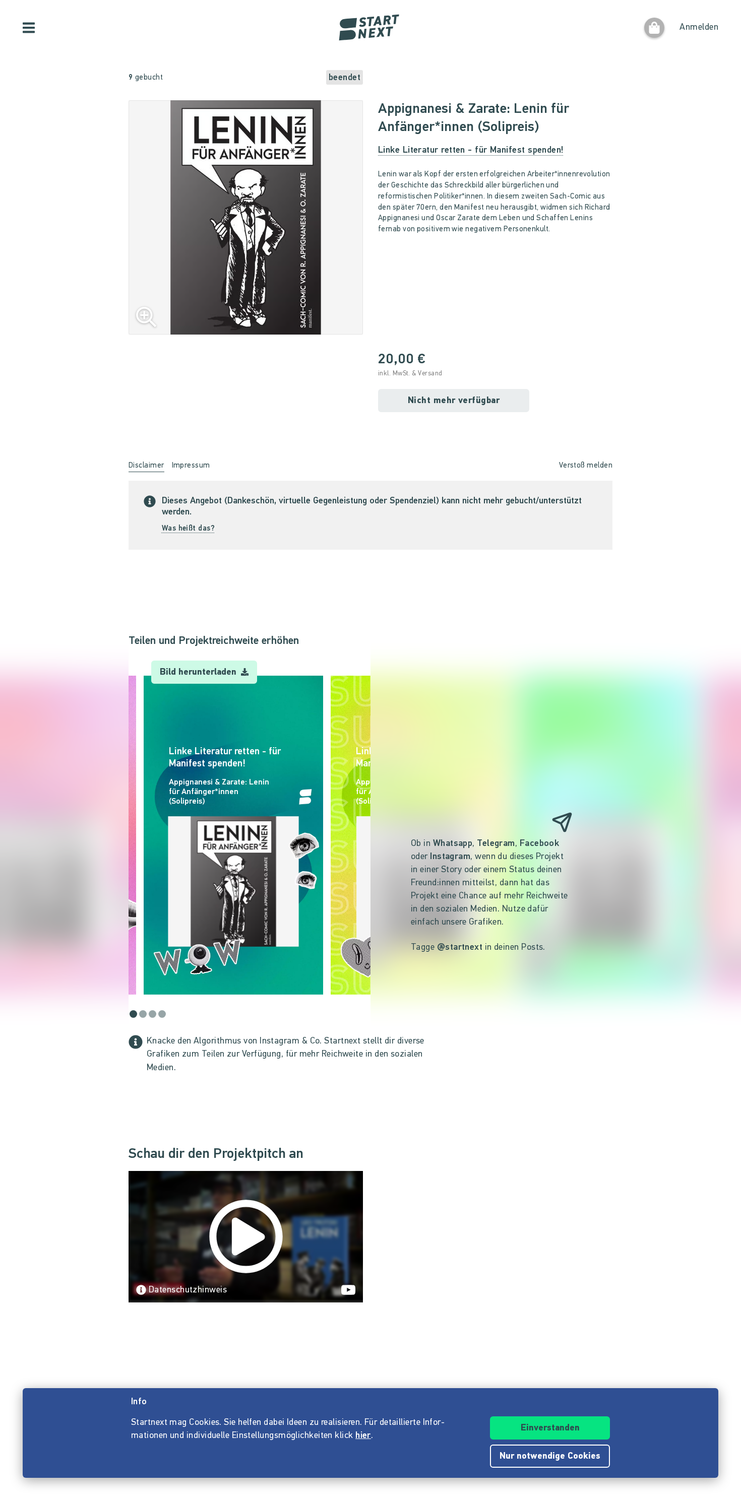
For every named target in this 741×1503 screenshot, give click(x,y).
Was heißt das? (188, 529)
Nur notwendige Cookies (550, 1456)
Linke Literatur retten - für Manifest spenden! (471, 150)
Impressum (191, 466)
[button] (134, 835)
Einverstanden (550, 1428)
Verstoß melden (585, 466)
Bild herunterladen (199, 672)
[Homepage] (370, 27)
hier (363, 1436)
